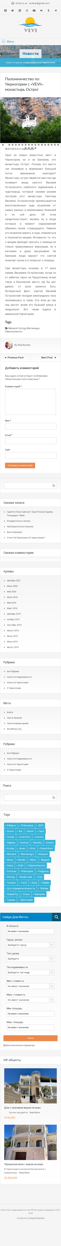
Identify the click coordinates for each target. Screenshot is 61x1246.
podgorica (43, 871)
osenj (10, 865)
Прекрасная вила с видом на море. (24, 1164)
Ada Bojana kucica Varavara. (20, 526)
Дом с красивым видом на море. (22, 1107)
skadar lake (26, 877)
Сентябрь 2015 (14, 625)
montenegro (33, 328)
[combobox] (30, 945)
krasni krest (47, 848)
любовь (44, 888)
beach (30, 831)
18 (58, 145)
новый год (12, 894)
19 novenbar (27, 825)
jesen (22, 848)
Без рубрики (13, 671)
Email (8, 435)
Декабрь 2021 (14, 580)
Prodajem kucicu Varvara (18, 521)
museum (43, 854)
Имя (8, 420)
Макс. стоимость (16, 994)
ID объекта (12, 926)
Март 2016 (12, 608)
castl (41, 831)
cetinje (10, 837)
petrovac (12, 871)
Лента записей (14, 718)
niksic (33, 860)
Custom (39, 837)
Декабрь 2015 (14, 614)
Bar (20, 831)
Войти (10, 712)
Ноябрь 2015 (13, 619)
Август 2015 (13, 630)
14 (45, 145)
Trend (23, 882)
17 (55, 145)
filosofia (37, 842)
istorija (10, 848)
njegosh (45, 860)
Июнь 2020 (12, 586)
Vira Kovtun (24, 345)
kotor (33, 848)
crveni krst (24, 837)
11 (35, 145)
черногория (26, 900)
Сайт (7, 449)
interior (50, 842)
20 (29, 148)
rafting (11, 877)
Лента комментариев (17, 723)
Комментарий (13, 386)
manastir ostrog (17, 328)
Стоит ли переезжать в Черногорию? (26, 537)
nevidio (22, 860)
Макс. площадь (15, 1022)
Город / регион (14, 939)
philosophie (27, 871)
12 (39, 145)
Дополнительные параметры (20, 1045)
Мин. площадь (14, 1008)
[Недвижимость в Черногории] (30, 25)
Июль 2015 (12, 636)
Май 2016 (11, 603)
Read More (35, 1112)
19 (26, 148)
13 (42, 145)
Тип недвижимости (17, 967)
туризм (11, 900)
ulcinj (34, 882)
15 (48, 145)
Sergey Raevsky (36, 1218)
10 (32, 145)
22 (35, 148)
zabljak (45, 882)
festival (24, 842)
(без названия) (14, 532)
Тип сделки (13, 953)
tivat (39, 877)
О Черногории (14, 688)
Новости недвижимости (19, 677)
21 (32, 148)
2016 (40, 825)
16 (52, 145)
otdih (20, 865)
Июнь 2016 (12, 597)
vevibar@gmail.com (39, 3)
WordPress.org (14, 729)
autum (10, 831)
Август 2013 (13, 647)
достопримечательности (21, 888)
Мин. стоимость (15, 981)
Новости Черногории (17, 682)
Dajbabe (11, 842)
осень (26, 894)
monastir (11, 854)
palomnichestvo (13, 331)
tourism (11, 882)
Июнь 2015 (12, 641)
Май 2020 (11, 591)
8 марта (11, 825)
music (10, 860)
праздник (39, 894)
